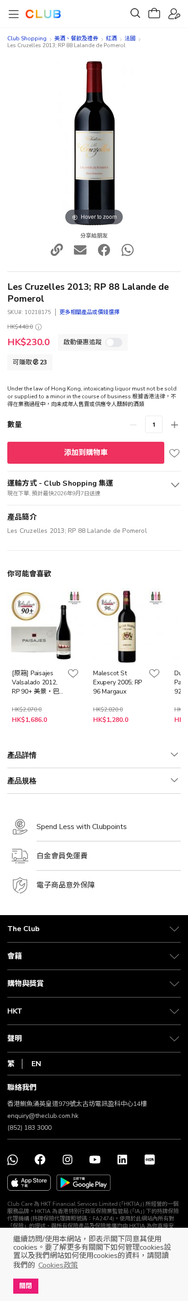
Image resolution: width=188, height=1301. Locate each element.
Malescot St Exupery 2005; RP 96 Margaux (117, 682)
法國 (130, 38)
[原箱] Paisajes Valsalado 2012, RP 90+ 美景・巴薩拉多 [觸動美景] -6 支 (37, 682)
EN (36, 1064)
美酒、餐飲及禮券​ (76, 38)
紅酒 (111, 38)
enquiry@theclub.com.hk (42, 1115)
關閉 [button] (25, 1285)
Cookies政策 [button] (58, 1265)
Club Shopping (27, 38)
